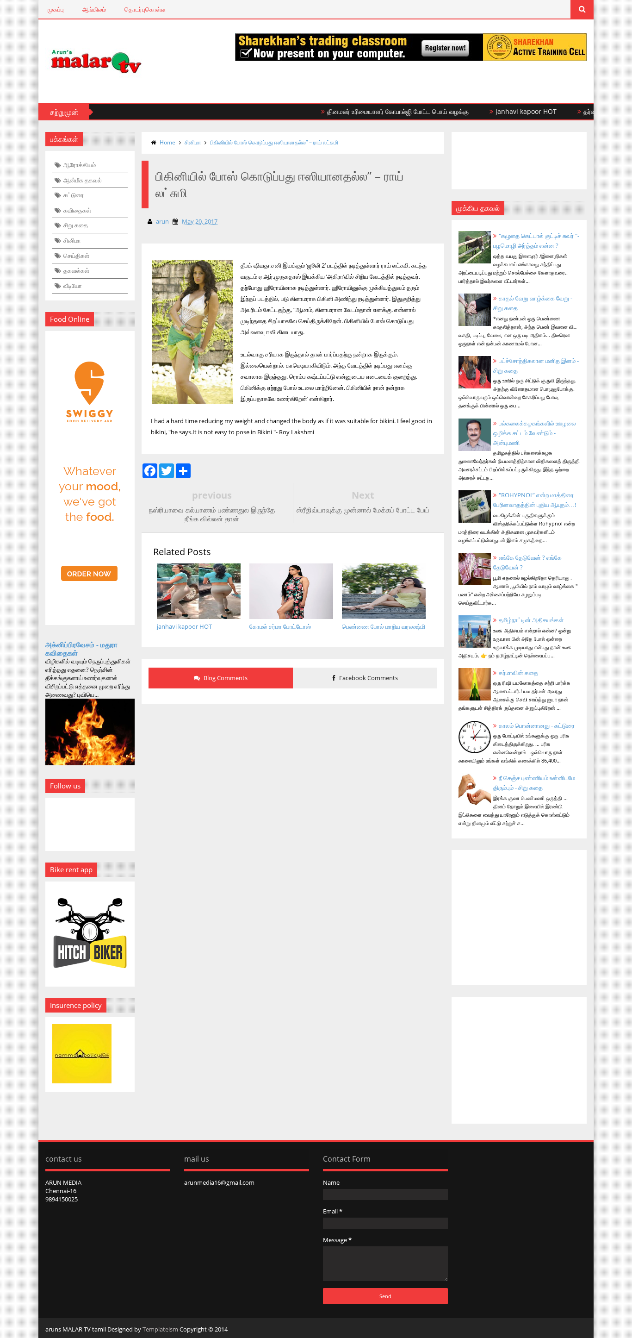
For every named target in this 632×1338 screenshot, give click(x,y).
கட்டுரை (73, 195)
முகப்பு (56, 9)
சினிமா (72, 240)
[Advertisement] (293, 780)
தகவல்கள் (76, 270)
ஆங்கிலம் (94, 9)
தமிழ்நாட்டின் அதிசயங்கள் (531, 620)
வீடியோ (72, 285)
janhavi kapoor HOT (503, 111)
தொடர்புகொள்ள (145, 9)
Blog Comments (225, 678)
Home (167, 142)
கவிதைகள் (77, 210)
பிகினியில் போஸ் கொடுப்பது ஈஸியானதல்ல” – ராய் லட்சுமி (274, 142)
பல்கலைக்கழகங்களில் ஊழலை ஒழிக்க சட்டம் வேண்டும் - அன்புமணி (534, 433)
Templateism (160, 1329)
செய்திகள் (76, 255)
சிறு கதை (75, 225)
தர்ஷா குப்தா (578, 111)
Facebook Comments (368, 678)
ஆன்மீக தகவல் (82, 180)
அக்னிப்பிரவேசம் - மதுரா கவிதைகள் (81, 648)
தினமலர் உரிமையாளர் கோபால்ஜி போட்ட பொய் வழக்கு (375, 111)
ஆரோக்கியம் (79, 165)
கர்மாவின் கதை (518, 673)
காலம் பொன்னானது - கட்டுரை (537, 725)
